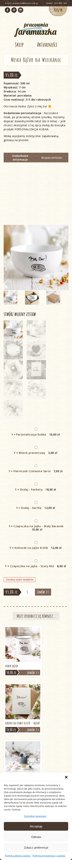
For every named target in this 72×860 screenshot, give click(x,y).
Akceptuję (36, 826)
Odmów (36, 837)
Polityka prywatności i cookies (48, 855)
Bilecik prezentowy (32, 453)
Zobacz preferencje (36, 847)
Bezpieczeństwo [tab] (51, 157)
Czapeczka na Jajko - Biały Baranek (38, 526)
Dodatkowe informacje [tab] (20, 157)
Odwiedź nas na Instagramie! (20, 10)
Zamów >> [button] (33, 672)
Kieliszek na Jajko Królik (31, 548)
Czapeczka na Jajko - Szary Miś (32, 566)
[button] (66, 777)
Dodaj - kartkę (31, 508)
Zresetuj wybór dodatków (19, 579)
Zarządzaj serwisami (35, 816)
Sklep (19, 44)
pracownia (36, 28)
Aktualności (47, 44)
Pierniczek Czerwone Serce (32, 471)
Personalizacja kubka (31, 434)
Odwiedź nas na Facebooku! (7, 10)
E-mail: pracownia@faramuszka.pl (21, 3)
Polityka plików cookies (18, 855)
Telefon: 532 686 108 (56, 3)
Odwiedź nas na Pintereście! (14, 10)
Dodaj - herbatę (31, 489)
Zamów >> (43, 592)
